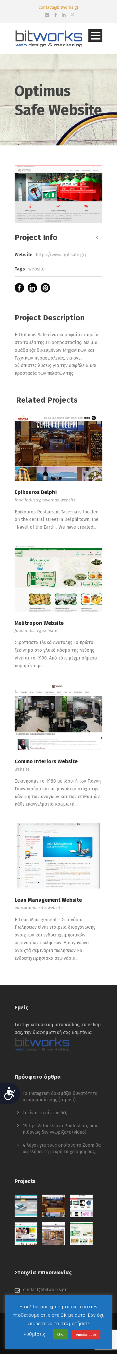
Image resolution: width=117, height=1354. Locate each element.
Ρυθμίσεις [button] (34, 1334)
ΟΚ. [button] (60, 1334)
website (36, 269)
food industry (27, 500)
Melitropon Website (39, 623)
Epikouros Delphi (36, 492)
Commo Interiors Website (46, 761)
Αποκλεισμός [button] (86, 1335)
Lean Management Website (48, 900)
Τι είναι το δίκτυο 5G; (45, 1113)
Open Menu (95, 35)
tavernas (50, 500)
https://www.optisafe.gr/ (61, 255)
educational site (30, 907)
